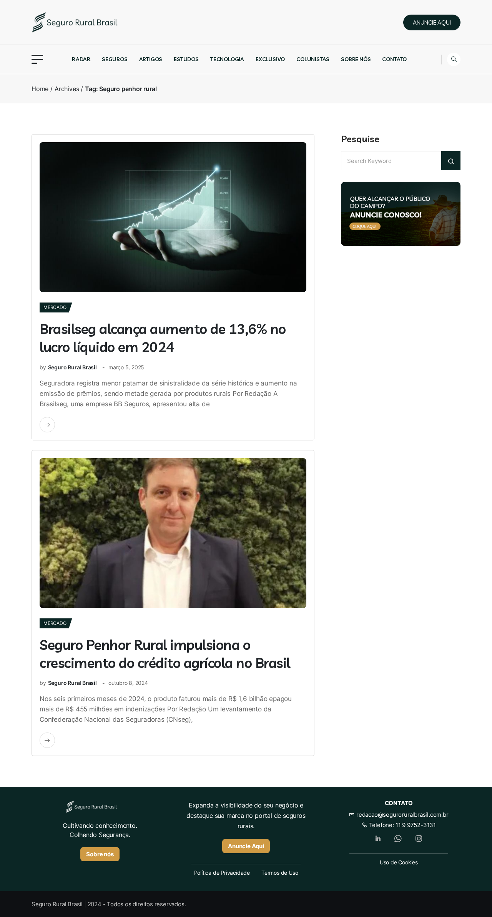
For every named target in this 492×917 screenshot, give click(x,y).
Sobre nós (356, 59)
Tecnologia (227, 59)
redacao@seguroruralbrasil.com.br (401, 814)
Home (40, 89)
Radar (81, 59)
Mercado (54, 307)
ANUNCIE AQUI (432, 22)
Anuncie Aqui (246, 846)
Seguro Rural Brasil (72, 367)
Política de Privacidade (222, 872)
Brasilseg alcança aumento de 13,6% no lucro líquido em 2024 (163, 338)
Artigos (151, 59)
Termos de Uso (279, 872)
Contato (394, 59)
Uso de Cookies (399, 862)
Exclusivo (270, 59)
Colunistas (312, 59)
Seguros (115, 59)
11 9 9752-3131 (416, 825)
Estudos (186, 59)
